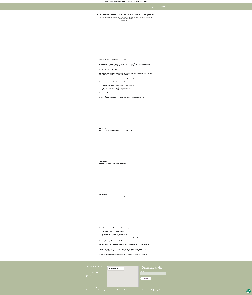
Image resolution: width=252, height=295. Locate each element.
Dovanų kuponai (117, 5)
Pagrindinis (97, 5)
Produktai (105, 5)
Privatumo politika (139, 290)
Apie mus (89, 290)
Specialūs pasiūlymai (129, 5)
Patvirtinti (146, 278)
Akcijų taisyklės (155, 290)
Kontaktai (151, 7)
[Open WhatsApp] (248, 291)
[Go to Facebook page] (91, 287)
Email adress (143, 271)
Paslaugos (139, 5)
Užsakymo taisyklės (122, 290)
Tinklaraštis (150, 5)
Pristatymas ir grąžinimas (103, 290)
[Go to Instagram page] (96, 287)
